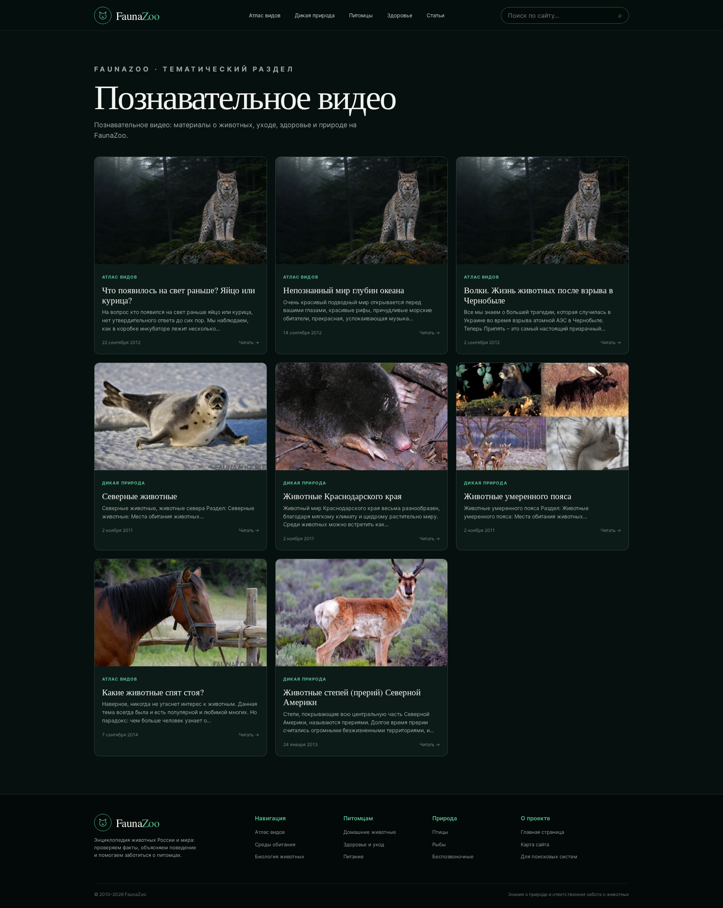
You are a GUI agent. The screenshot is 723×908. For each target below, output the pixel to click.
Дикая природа (315, 15)
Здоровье (399, 15)
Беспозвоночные (453, 856)
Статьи (435, 15)
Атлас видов (265, 15)
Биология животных (279, 856)
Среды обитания (275, 844)
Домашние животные (369, 832)
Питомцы (361, 15)
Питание (353, 856)
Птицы (440, 832)
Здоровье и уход (363, 844)
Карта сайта (535, 844)
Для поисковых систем (549, 856)
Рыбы (439, 844)
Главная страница (542, 832)
